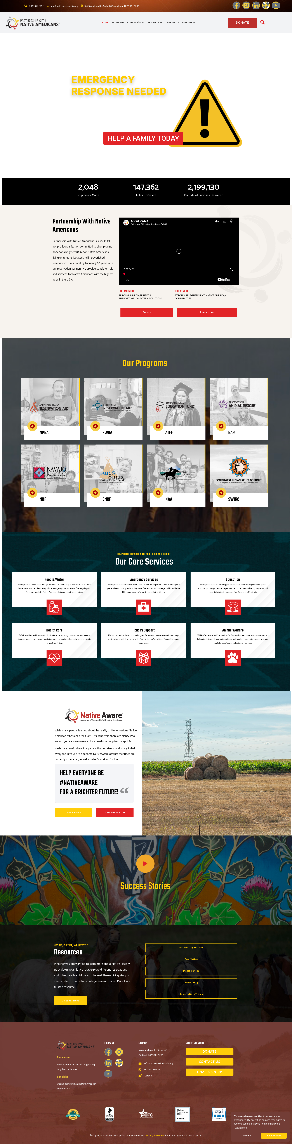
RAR (231, 433)
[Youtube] (276, 5)
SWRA (107, 433)
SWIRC (233, 499)
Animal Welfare (233, 630)
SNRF (107, 499)
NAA (168, 499)
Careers (148, 1076)
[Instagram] (246, 5)
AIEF (169, 433)
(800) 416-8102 (36, 6)
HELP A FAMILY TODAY (143, 138)
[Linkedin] (256, 5)
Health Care (54, 630)
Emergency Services (143, 580)
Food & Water (54, 580)
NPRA (44, 433)
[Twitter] (266, 5)
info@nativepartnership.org (64, 6)
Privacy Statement (155, 1136)
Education (233, 580)
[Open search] (262, 23)
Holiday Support (144, 630)
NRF (43, 499)
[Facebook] (236, 5)
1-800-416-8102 (151, 1069)
